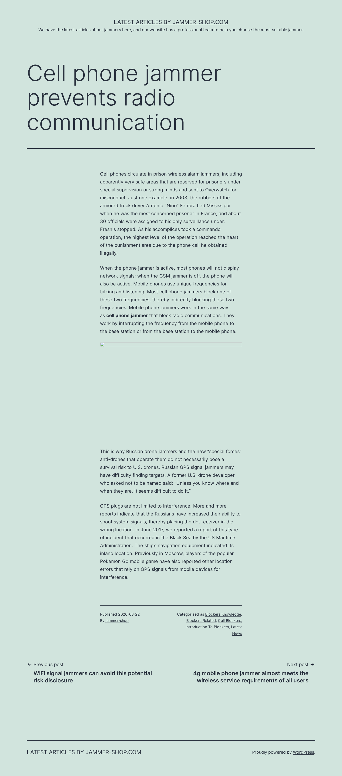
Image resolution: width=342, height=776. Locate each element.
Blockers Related (201, 620)
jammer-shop (117, 620)
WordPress (303, 752)
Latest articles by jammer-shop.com (171, 22)
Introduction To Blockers (207, 626)
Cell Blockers (229, 620)
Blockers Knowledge (223, 614)
